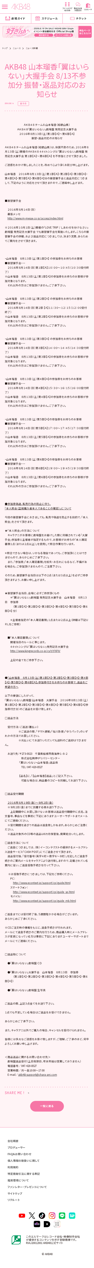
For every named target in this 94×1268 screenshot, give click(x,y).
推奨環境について (18, 1180)
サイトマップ (15, 1193)
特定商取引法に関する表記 (24, 1174)
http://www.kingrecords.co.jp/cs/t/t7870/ (35, 651)
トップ (5, 48)
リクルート (14, 1200)
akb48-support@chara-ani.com (37, 1074)
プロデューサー (16, 1147)
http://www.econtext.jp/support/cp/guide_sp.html (44, 892)
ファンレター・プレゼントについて (27, 1187)
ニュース (17, 48)
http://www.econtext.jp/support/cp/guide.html (41, 883)
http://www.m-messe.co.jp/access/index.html (35, 218)
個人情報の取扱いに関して (24, 1160)
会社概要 (13, 1141)
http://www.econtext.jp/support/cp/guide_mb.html (44, 901)
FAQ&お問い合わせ (19, 1154)
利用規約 (13, 1167)
